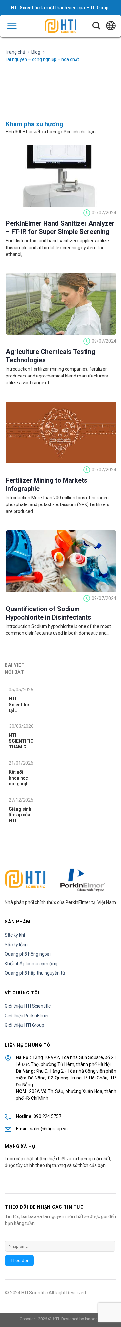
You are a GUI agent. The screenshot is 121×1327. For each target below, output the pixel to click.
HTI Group (97, 7)
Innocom (93, 1318)
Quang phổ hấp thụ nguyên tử (35, 973)
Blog (35, 52)
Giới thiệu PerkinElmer (27, 1015)
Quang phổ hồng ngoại (28, 954)
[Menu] (12, 25)
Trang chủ (15, 52)
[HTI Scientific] (61, 26)
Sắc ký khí (15, 935)
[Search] (96, 25)
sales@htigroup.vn (49, 1128)
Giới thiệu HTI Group (24, 1025)
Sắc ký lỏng (16, 944)
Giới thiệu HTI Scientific (28, 1006)
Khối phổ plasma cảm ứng (31, 963)
